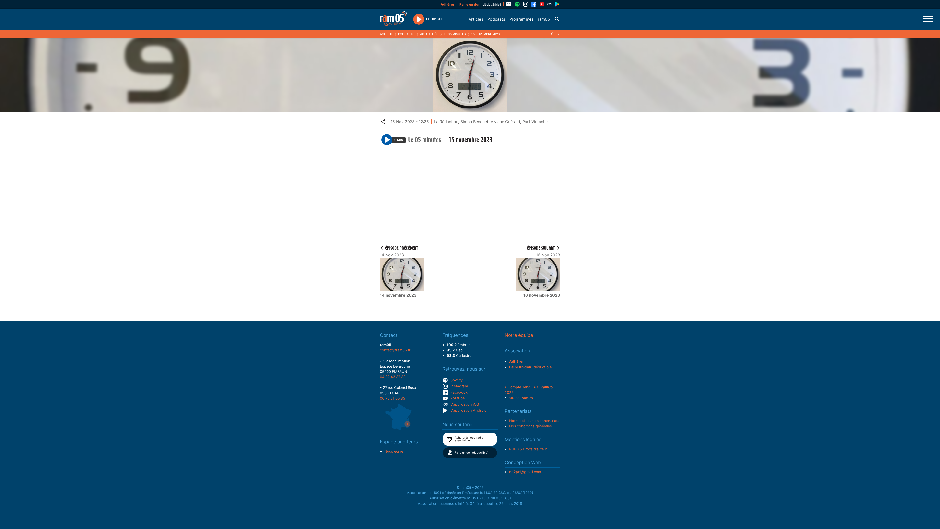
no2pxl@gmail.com (525, 472)
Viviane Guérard (505, 121)
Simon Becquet (474, 121)
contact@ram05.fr (395, 350)
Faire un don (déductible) (471, 452)
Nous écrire (393, 451)
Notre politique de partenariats (534, 421)
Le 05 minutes (455, 34)
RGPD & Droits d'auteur (528, 449)
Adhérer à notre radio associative (469, 439)
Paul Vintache (535, 121)
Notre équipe (519, 335)
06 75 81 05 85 (392, 398)
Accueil (386, 34)
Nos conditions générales (530, 426)
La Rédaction (446, 121)
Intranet (520, 398)
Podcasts (406, 34)
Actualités (429, 34)
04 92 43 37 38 (393, 377)
